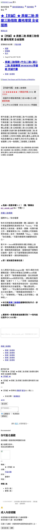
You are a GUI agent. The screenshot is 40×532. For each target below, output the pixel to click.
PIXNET (9, 501)
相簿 (6, 48)
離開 (11, 528)
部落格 (7, 51)
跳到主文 (4, 31)
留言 (23, 390)
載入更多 (4, 404)
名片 (6, 53)
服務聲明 (22, 503)
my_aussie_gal (7, 208)
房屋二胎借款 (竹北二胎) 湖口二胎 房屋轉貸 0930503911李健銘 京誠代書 (21, 66)
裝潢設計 (17, 396)
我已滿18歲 (5, 528)
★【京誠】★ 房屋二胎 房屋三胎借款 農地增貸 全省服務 (20, 20)
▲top (3, 400)
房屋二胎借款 (10, 74)
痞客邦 (18, 390)
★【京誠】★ (6, 376)
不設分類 (17, 44)
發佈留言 (4, 416)
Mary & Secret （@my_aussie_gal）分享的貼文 (16, 334)
